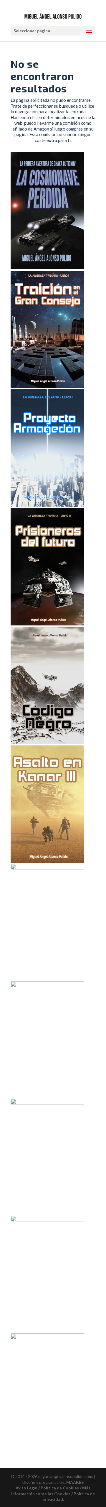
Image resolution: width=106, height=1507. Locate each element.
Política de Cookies (60, 1487)
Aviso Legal (26, 1487)
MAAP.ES (75, 1482)
